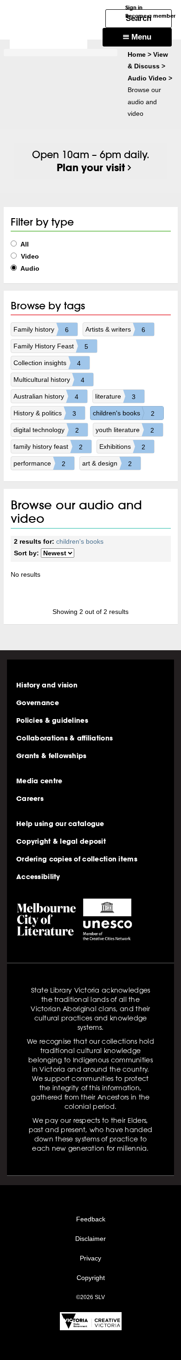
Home (137, 54)
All (24, 244)
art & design (107, 463)
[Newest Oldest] (57, 553)
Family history (41, 329)
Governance (37, 703)
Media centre (39, 781)
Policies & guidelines (52, 720)
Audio (29, 268)
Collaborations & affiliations (64, 738)
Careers (30, 798)
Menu (140, 37)
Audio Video (147, 78)
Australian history (45, 396)
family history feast (48, 447)
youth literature (125, 430)
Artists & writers (115, 329)
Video (29, 256)
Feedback (90, 1219)
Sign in (133, 7)
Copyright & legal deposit (61, 841)
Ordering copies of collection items (76, 859)
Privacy (90, 1258)
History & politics (44, 413)
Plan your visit (91, 167)
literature (115, 396)
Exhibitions (122, 447)
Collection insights (47, 363)
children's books (124, 413)
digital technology (46, 430)
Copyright (91, 1277)
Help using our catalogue (60, 823)
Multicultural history (48, 380)
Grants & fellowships (51, 756)
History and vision (47, 685)
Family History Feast (50, 346)
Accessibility (38, 876)
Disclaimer (90, 1238)
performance (39, 463)
